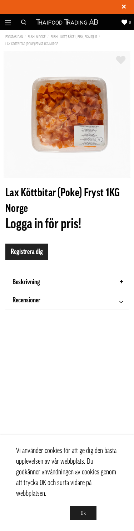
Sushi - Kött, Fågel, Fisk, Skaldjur (74, 37)
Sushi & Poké (37, 37)
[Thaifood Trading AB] (67, 22)
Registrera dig (27, 251)
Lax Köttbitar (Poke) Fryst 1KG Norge (31, 44)
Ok (83, 513)
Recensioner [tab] (26, 300)
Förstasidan (14, 37)
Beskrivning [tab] (26, 282)
